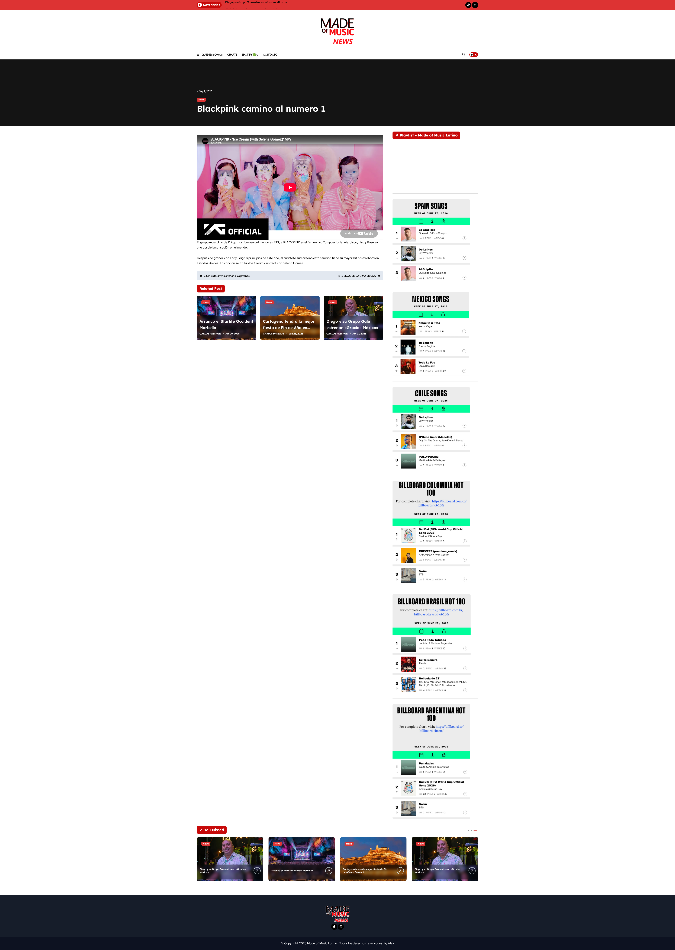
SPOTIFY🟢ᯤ (250, 54)
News (201, 99)
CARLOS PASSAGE (210, 333)
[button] (474, 858)
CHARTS (232, 54)
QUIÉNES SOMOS (212, 54)
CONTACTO (270, 54)
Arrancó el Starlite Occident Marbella (292, 870)
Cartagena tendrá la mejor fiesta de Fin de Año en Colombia (289, 327)
